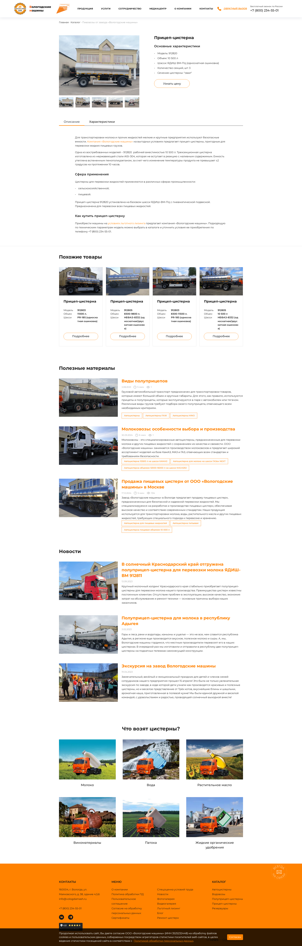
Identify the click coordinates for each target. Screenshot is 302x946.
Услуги (106, 8)
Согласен (235, 937)
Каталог (75, 22)
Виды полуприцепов (145, 381)
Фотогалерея (166, 898)
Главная (64, 22)
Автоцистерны (222, 889)
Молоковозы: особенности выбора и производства (178, 429)
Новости (162, 894)
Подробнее (80, 336)
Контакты (206, 8)
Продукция (85, 8)
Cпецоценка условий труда (175, 889)
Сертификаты (120, 917)
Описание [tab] (72, 122)
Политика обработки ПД (128, 894)
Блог (160, 913)
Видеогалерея (166, 903)
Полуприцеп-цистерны (227, 898)
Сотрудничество (129, 8)
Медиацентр (157, 8)
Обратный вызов (235, 8)
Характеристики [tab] (102, 122)
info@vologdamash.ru (73, 898)
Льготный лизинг (168, 908)
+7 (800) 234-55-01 (264, 10)
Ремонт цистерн (168, 917)
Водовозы (218, 894)
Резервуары (220, 908)
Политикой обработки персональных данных (163, 940)
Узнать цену (172, 83)
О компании (182, 8)
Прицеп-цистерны (224, 903)
